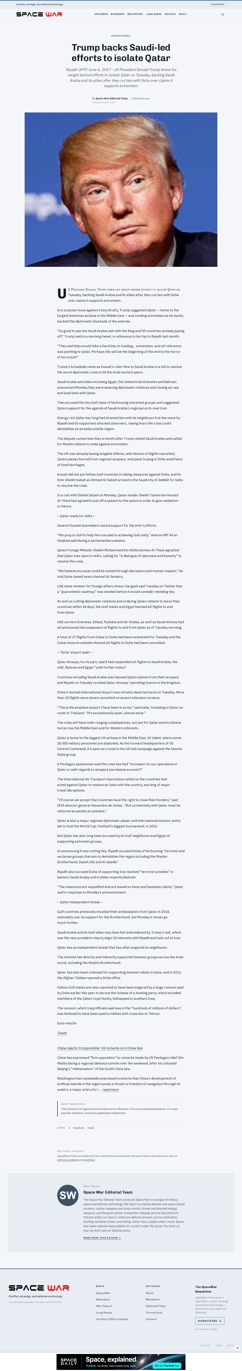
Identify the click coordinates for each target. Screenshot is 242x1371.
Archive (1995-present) (112, 1319)
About (183, 14)
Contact (151, 1319)
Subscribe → (210, 1321)
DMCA (230, 1345)
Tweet (62, 1033)
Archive (170, 14)
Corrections (154, 1312)
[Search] (223, 14)
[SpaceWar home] (39, 14)
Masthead (152, 1299)
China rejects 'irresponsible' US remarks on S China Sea (100, 1048)
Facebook (79, 1127)
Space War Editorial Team (112, 98)
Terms (219, 1345)
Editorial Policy (156, 1306)
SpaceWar (101, 14)
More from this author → (102, 1238)
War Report (135, 14)
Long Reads (154, 14)
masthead (89, 1160)
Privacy (206, 1345)
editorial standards (67, 1160)
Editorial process (141, 98)
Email (91, 1127)
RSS (215, 1329)
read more (111, 1089)
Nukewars (118, 14)
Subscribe (217, 4)
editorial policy (121, 1230)
